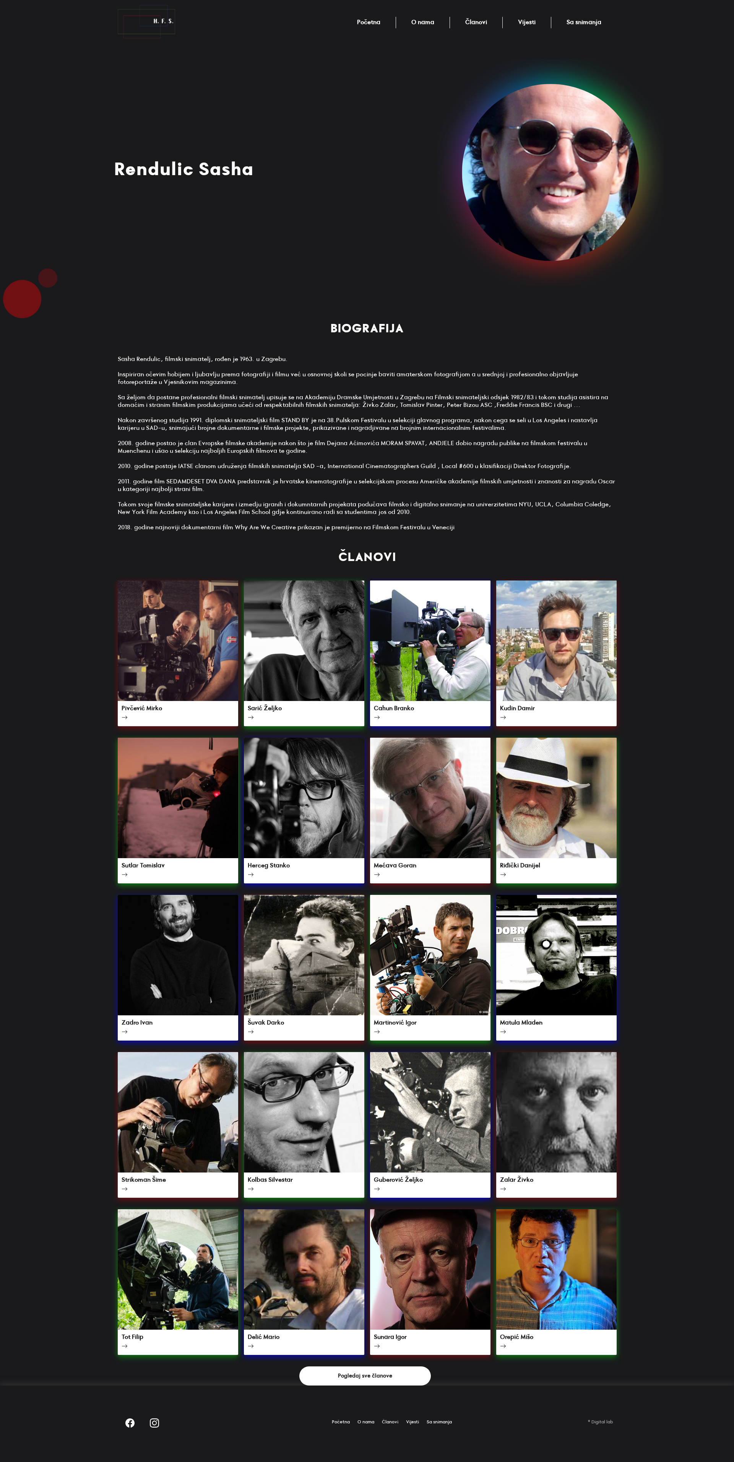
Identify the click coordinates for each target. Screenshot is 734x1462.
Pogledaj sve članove (365, 1376)
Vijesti (527, 22)
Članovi (476, 22)
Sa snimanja (584, 22)
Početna (368, 22)
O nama (422, 22)
